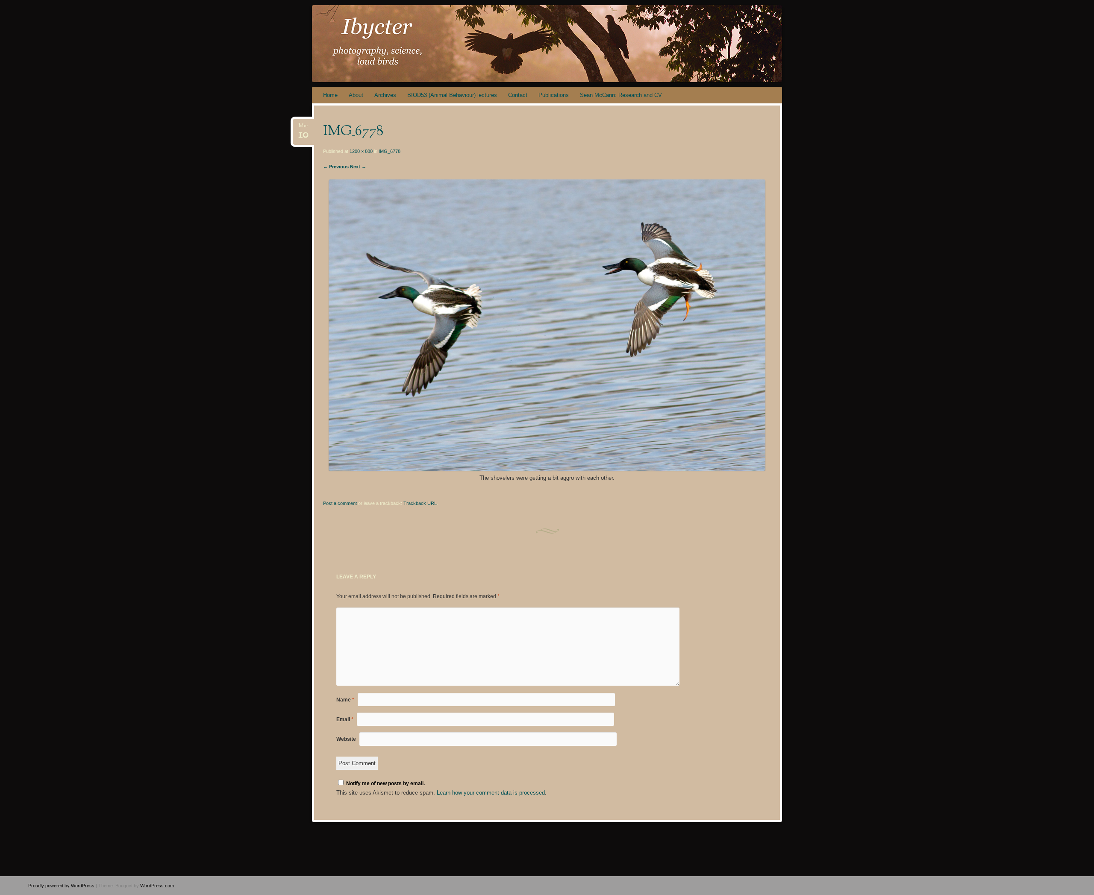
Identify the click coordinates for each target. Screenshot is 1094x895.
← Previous (336, 166)
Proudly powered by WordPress (61, 885)
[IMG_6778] (547, 469)
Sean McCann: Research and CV (621, 95)
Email (344, 719)
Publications (553, 95)
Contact (517, 95)
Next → (358, 166)
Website (346, 739)
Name (345, 700)
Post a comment (340, 503)
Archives (385, 95)
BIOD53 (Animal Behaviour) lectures (452, 95)
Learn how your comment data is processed (491, 792)
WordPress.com (157, 885)
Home (330, 95)
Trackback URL (420, 503)
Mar (303, 128)
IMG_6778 (389, 151)
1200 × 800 (361, 151)
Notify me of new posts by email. (385, 783)
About (356, 95)
